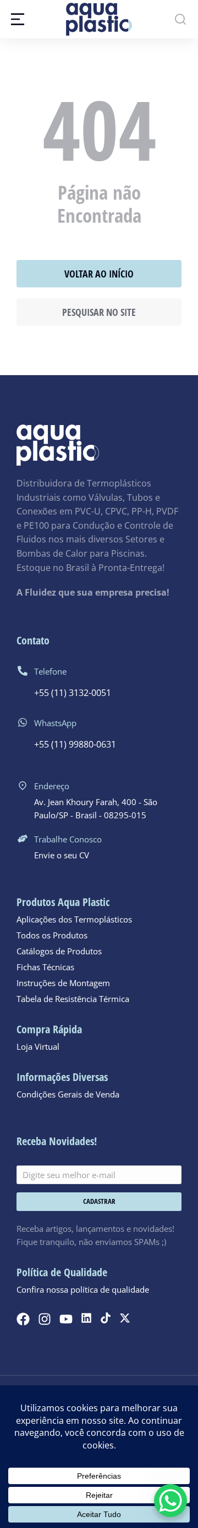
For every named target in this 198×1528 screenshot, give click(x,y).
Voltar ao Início (99, 273)
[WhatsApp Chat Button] (170, 1500)
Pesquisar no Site (99, 312)
